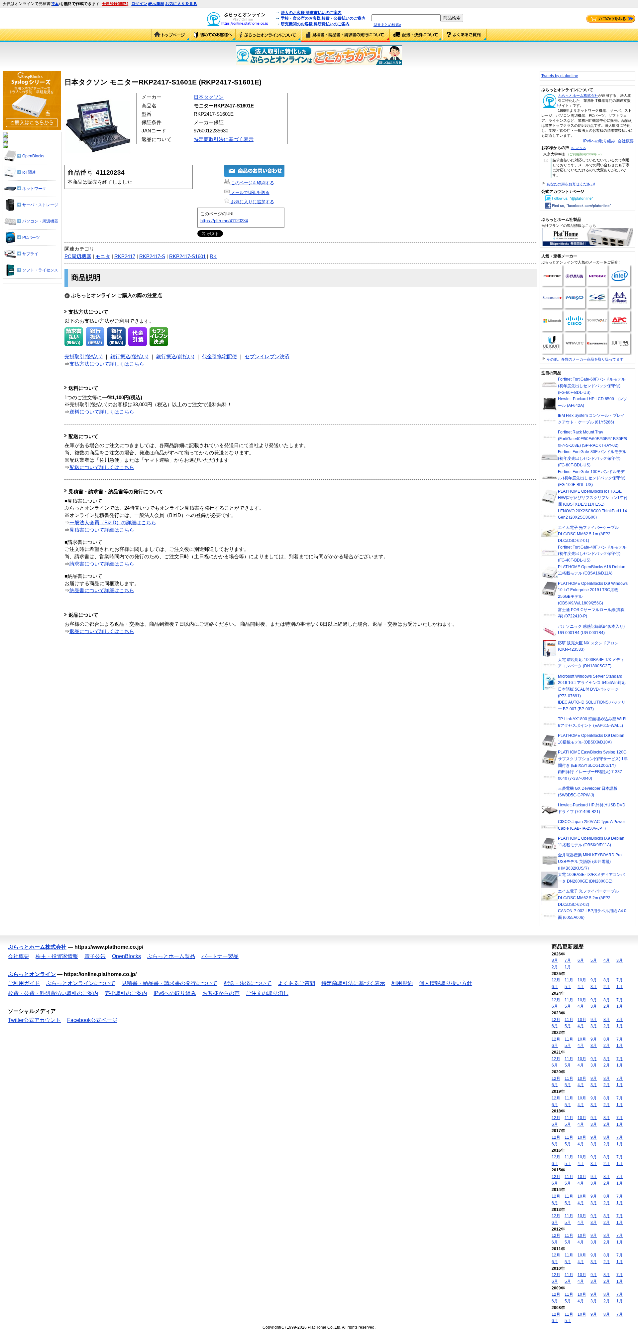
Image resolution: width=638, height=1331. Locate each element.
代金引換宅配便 (219, 356)
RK (213, 256)
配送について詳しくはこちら (101, 467)
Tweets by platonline (559, 76)
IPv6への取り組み (599, 141)
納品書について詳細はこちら (101, 590)
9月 (593, 980)
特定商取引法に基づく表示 (224, 139)
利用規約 (402, 983)
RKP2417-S (152, 256)
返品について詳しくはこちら (101, 631)
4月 (606, 960)
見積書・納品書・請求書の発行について (345, 35)
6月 (581, 960)
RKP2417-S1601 (187, 256)
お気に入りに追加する (252, 201)
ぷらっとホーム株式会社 (578, 95)
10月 (582, 980)
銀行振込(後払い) (129, 356)
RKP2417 (124, 256)
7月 (568, 960)
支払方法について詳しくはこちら (106, 364)
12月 (556, 980)
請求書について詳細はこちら (101, 564)
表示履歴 (156, 3)
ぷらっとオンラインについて (268, 35)
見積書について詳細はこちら (101, 530)
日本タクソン (209, 97)
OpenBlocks (126, 956)
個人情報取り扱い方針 (445, 983)
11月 (569, 980)
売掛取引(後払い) (83, 356)
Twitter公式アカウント (34, 1020)
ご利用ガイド (213, 35)
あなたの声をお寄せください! (571, 184)
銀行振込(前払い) (175, 356)
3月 (619, 960)
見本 (55, 4)
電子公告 (95, 956)
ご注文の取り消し (267, 993)
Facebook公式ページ (92, 1020)
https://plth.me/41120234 (224, 220)
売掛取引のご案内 (126, 993)
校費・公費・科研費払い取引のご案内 (53, 993)
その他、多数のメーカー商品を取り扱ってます (585, 359)
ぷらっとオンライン (32, 974)
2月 (555, 967)
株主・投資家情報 (57, 956)
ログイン (139, 3)
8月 (555, 960)
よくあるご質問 (464, 35)
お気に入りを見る (181, 3)
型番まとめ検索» (387, 25)
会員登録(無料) (115, 3)
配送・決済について (416, 35)
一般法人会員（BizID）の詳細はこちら (112, 522)
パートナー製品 (220, 956)
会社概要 (626, 141)
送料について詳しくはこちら (101, 412)
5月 (593, 960)
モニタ (102, 256)
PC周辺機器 (77, 256)
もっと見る (578, 148)
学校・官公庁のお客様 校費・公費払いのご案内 (323, 18)
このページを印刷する (252, 182)
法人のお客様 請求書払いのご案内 (311, 12)
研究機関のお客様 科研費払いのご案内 (315, 24)
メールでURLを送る (249, 192)
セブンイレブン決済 (267, 356)
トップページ (170, 35)
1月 (568, 967)
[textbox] (406, 17)
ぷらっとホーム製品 (171, 956)
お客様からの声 (221, 993)
